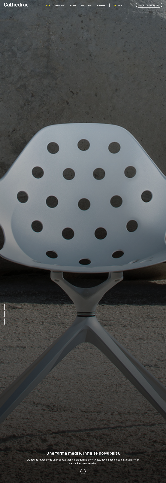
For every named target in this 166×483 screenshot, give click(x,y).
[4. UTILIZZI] (4, 325)
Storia (73, 5)
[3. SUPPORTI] (4, 317)
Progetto (59, 5)
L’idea (47, 5)
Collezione (86, 5)
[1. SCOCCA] (4, 303)
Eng (120, 5)
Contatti (101, 5)
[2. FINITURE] (4, 310)
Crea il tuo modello (149, 5)
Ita (115, 5)
